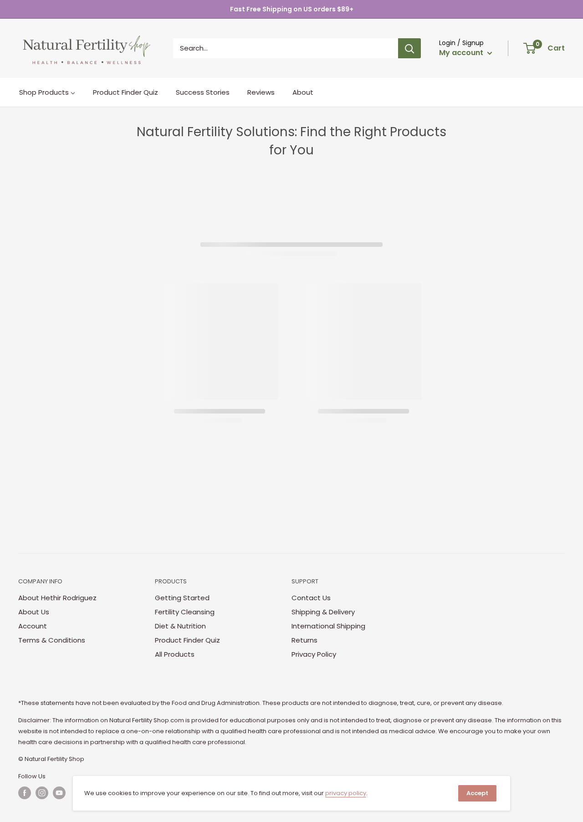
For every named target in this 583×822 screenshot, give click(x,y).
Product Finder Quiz (187, 640)
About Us (33, 612)
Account (32, 626)
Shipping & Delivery (323, 612)
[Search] (409, 48)
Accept (477, 793)
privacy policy (345, 793)
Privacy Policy (314, 654)
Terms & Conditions (51, 640)
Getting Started (182, 597)
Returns (304, 640)
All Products (174, 654)
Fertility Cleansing (185, 612)
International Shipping (328, 626)
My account (462, 52)
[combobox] (285, 48)
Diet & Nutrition (180, 626)
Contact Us (311, 597)
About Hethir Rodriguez (57, 597)
